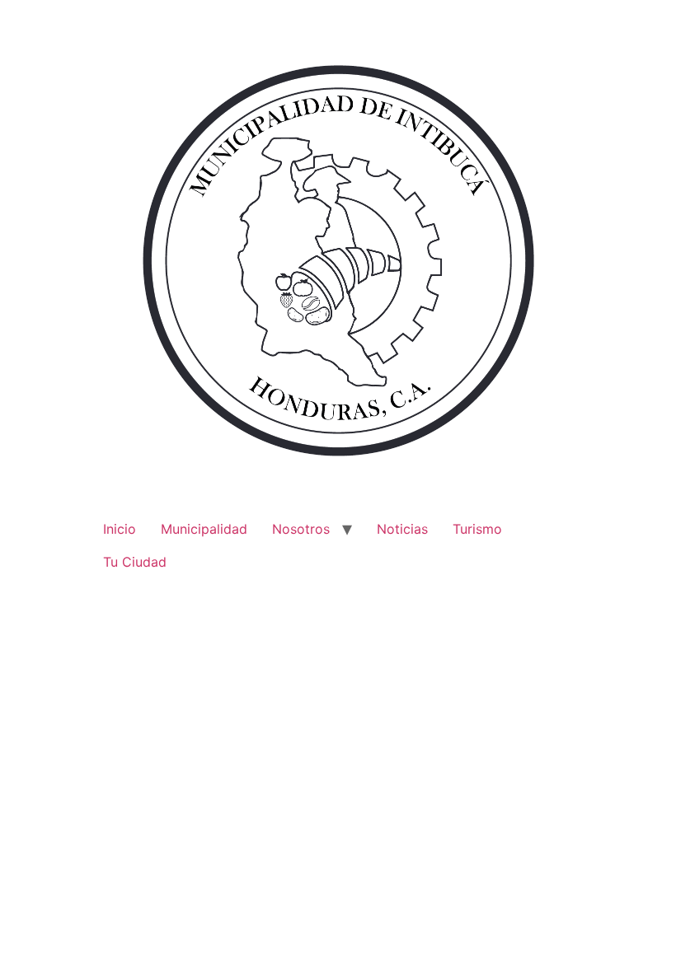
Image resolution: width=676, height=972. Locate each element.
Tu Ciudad (135, 562)
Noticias (402, 529)
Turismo (477, 529)
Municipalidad (204, 529)
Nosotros (301, 529)
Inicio (119, 529)
